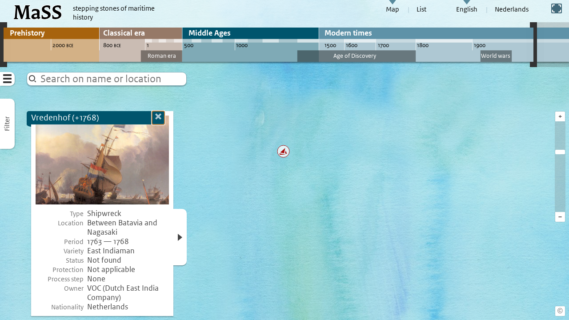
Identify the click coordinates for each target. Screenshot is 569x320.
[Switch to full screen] (556, 8)
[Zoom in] (560, 152)
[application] (284, 160)
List (421, 9)
